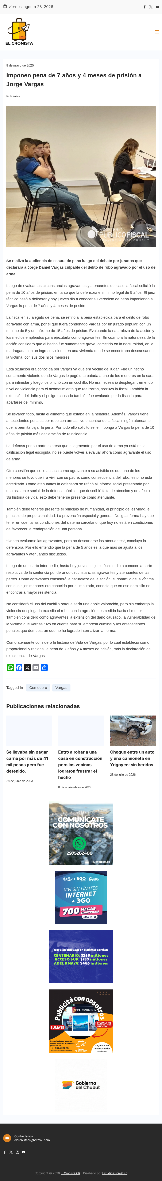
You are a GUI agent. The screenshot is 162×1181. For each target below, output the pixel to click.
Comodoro (38, 688)
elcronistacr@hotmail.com (32, 1140)
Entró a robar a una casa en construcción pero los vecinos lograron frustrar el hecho (80, 765)
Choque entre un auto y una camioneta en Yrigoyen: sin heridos (132, 758)
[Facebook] (144, 6)
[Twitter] (151, 6)
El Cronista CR (70, 1173)
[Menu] (157, 32)
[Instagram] (17, 1152)
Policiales (13, 96)
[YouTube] (157, 6)
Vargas (61, 688)
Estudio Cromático (114, 1173)
